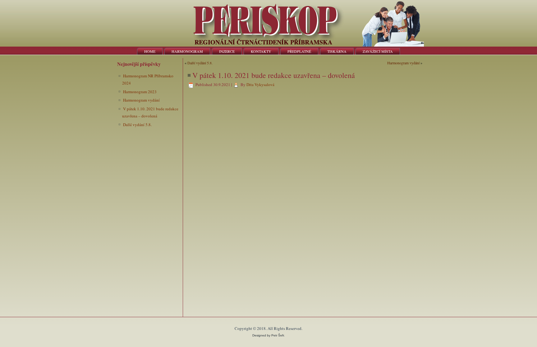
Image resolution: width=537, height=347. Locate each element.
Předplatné (299, 51)
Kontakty (261, 51)
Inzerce (227, 51)
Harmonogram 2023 (140, 91)
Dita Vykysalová (260, 84)
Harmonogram (187, 51)
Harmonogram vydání (141, 100)
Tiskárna (337, 51)
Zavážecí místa (378, 51)
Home (149, 51)
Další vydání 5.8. (137, 124)
